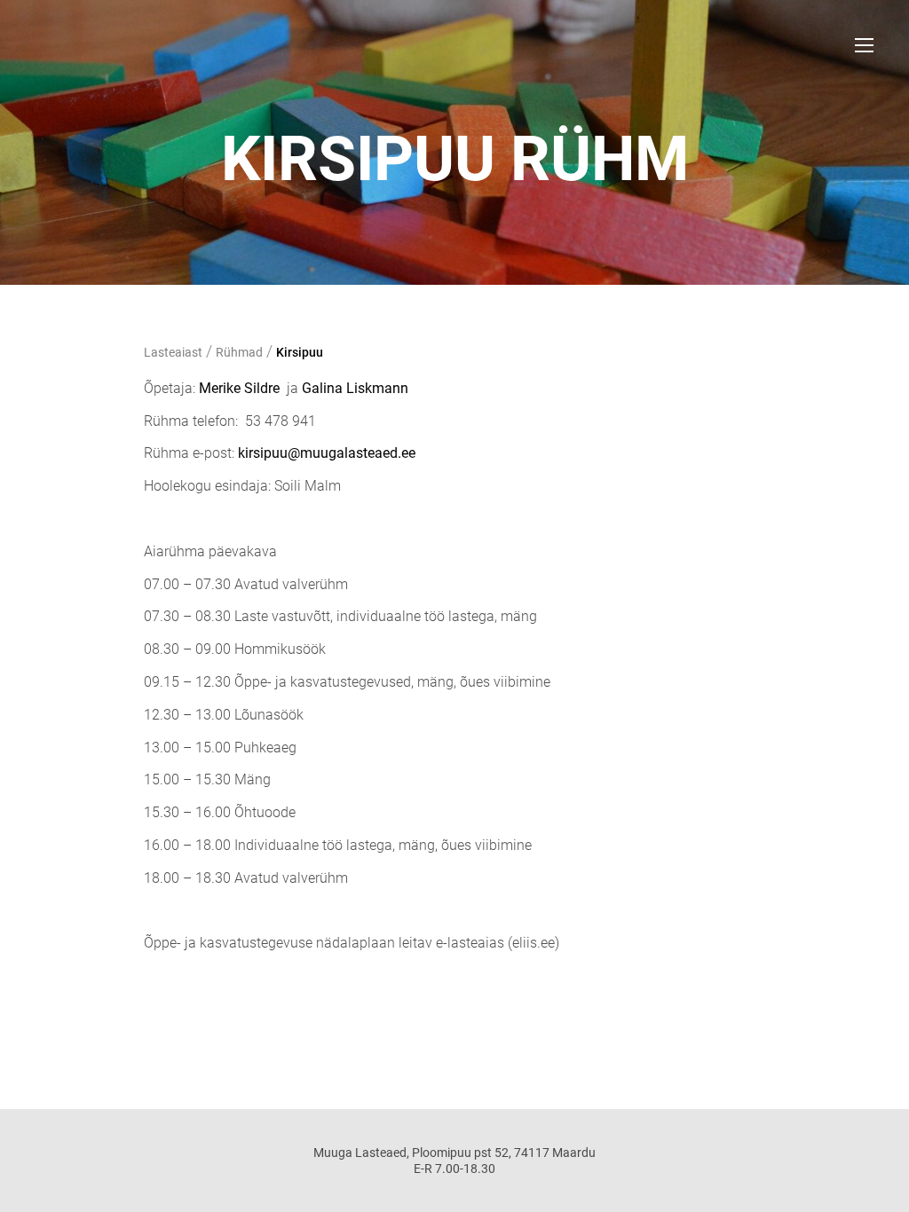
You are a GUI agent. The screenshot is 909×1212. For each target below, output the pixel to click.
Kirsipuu (299, 352)
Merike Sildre (241, 388)
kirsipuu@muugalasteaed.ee (326, 453)
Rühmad (239, 352)
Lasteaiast (173, 352)
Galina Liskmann (355, 388)
